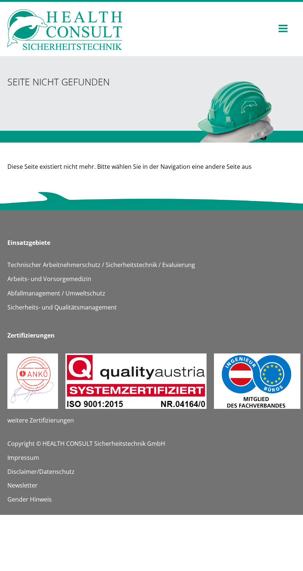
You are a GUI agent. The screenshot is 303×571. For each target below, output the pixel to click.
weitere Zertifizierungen (40, 420)
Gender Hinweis (29, 499)
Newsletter (22, 485)
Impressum (23, 458)
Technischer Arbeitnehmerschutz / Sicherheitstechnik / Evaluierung (101, 265)
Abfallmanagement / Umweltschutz (56, 293)
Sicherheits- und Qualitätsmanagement (62, 307)
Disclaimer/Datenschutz (41, 472)
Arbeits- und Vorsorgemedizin (49, 279)
